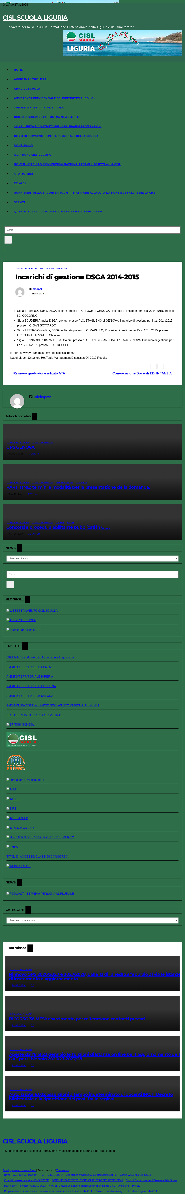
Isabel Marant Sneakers (25, 357)
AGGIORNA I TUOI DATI (30, 79)
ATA (41, 268)
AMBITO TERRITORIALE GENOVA (30, 667)
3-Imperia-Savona (64, 482)
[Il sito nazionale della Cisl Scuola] (22, 746)
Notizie (70, 522)
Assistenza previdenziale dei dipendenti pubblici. (54, 98)
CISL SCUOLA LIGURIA (35, 17)
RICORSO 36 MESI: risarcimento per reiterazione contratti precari (77, 1018)
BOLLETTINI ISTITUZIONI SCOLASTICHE (35, 715)
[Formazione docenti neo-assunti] (13, 799)
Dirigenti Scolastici (56, 268)
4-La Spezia (81, 482)
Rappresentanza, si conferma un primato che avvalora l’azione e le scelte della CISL (85, 192)
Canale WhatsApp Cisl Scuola (39, 107)
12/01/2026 (19, 1025)
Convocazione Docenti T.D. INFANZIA (142, 373)
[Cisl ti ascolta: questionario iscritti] (24, 629)
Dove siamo (23, 145)
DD (32, 985)
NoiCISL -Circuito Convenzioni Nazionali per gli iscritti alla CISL (67, 164)
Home (18, 69)
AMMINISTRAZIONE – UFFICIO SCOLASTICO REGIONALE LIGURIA (53, 705)
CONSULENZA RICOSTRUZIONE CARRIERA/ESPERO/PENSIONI (58, 126)
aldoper (37, 289)
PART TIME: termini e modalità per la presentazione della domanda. (78, 487)
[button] (4, 221)
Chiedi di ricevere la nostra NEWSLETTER (47, 117)
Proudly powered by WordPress (19, 1170)
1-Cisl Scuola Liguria (18, 442)
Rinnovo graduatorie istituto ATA (39, 373)
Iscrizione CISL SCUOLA (32, 154)
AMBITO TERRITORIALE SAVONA (30, 695)
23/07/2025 (19, 1105)
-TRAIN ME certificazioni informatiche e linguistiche (40, 657)
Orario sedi (23, 173)
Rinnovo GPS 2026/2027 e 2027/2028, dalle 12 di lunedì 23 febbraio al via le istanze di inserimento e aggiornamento (95, 976)
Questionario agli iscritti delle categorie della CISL (58, 211)
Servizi (19, 202)
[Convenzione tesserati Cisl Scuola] (21, 724)
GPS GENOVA (20, 447)
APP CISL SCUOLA (27, 88)
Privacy (20, 183)
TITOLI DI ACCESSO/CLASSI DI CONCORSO (37, 856)
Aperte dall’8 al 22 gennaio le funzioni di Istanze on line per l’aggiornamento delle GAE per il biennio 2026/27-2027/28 (95, 1056)
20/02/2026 (19, 985)
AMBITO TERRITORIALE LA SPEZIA (31, 686)
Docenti (60, 522)
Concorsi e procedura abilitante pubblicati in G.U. (58, 527)
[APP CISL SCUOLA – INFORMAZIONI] (21, 620)
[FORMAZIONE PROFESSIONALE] (25, 779)
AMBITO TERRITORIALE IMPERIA (30, 676)
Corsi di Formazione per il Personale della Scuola (56, 136)
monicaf (34, 454)
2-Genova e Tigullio (26, 268)
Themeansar (62, 1170)
